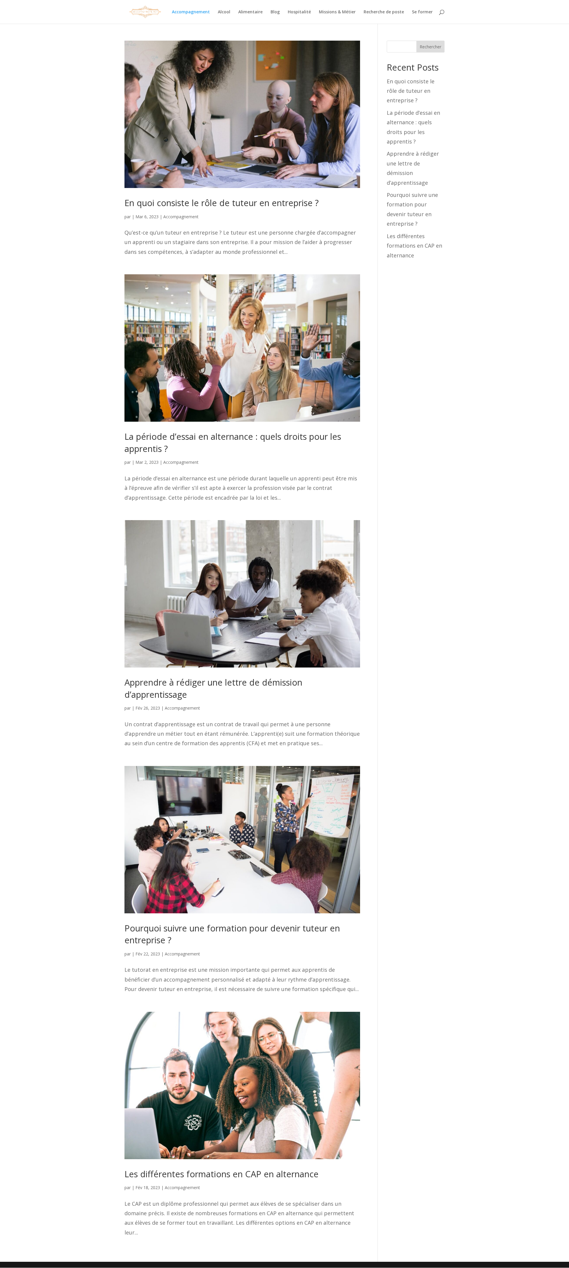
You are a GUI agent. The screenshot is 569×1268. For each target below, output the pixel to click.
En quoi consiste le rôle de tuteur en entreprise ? (221, 202)
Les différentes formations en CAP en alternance (221, 1174)
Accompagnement (191, 12)
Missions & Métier (337, 12)
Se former (422, 12)
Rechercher (430, 47)
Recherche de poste (384, 12)
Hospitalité (299, 12)
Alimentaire (250, 12)
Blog (275, 12)
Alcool (224, 12)
